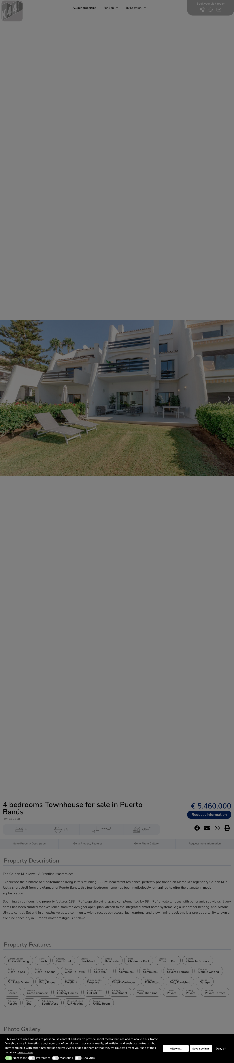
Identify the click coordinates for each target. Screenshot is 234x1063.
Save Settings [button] (201, 1048)
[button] (8, 1058)
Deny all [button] (221, 1048)
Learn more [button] (25, 1052)
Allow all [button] (176, 1048)
